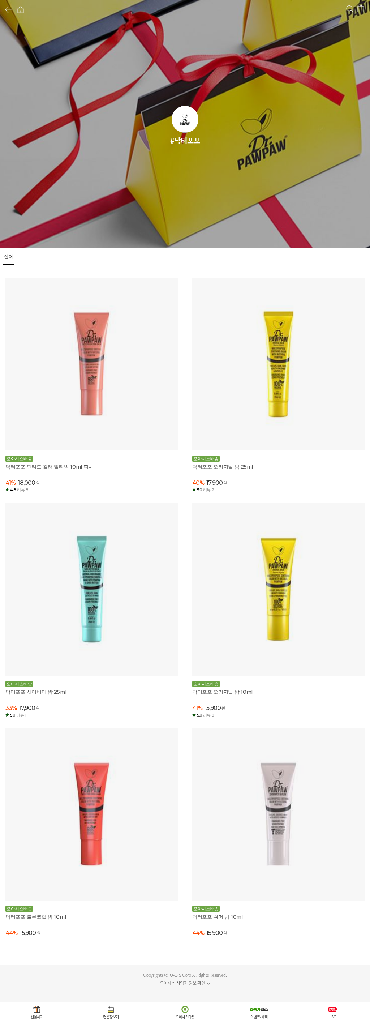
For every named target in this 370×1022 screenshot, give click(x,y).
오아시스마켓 (185, 1016)
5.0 (205, 490)
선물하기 (37, 1016)
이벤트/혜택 (258, 1016)
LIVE (333, 1016)
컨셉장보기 (111, 1016)
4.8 (19, 490)
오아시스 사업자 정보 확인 (182, 983)
